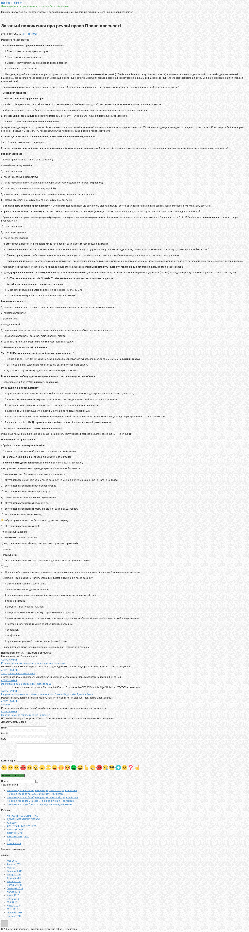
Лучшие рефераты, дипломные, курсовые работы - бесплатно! (35, 6)
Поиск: (5, 781)
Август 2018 (13, 892)
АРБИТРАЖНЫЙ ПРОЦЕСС (21, 826)
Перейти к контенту (11, 2)
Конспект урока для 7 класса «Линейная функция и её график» (41, 800)
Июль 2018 (13, 895)
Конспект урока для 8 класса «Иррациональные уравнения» (39, 804)
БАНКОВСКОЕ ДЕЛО (18, 836)
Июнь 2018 (13, 898)
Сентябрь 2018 (15, 888)
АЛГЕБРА (12, 822)
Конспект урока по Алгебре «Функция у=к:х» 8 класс (35, 794)
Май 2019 (12, 860)
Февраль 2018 (14, 912)
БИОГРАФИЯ (14, 843)
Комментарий (8, 760)
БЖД (10, 840)
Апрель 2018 (14, 905)
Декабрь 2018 (14, 878)
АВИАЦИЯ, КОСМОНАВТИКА (22, 815)
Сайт (3, 739)
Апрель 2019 (14, 864)
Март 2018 (12, 909)
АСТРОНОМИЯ (30, 34)
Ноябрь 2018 (14, 881)
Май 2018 (12, 902)
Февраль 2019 (14, 871)
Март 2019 (12, 867)
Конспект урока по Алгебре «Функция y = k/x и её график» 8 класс (42, 797)
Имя (4, 727)
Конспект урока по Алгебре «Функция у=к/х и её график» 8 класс (42, 790)
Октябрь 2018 (14, 885)
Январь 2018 (14, 916)
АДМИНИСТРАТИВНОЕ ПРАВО (23, 819)
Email (4, 733)
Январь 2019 (14, 874)
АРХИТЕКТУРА (15, 829)
